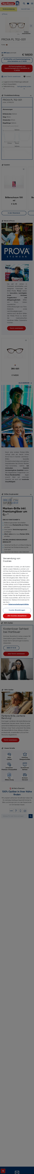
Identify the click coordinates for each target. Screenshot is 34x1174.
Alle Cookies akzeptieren (17, 616)
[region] (17, 587)
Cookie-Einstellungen (17, 610)
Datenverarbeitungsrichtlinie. (18, 604)
